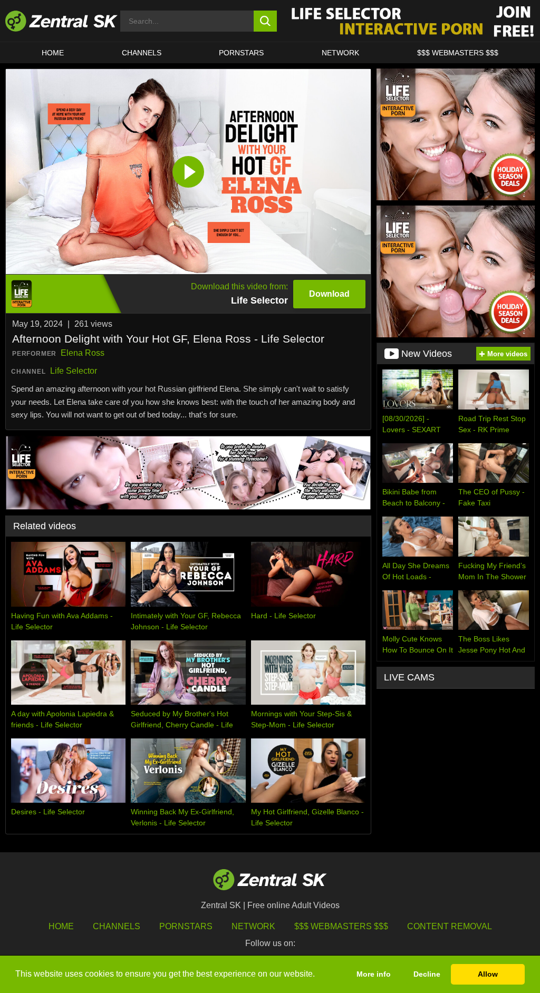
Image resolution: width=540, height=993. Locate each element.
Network (340, 52)
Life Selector (73, 370)
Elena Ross (82, 352)
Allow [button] (488, 974)
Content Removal (449, 926)
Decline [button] (426, 974)
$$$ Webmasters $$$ (457, 52)
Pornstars (241, 52)
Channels (141, 52)
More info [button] (373, 974)
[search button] (265, 21)
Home (53, 52)
